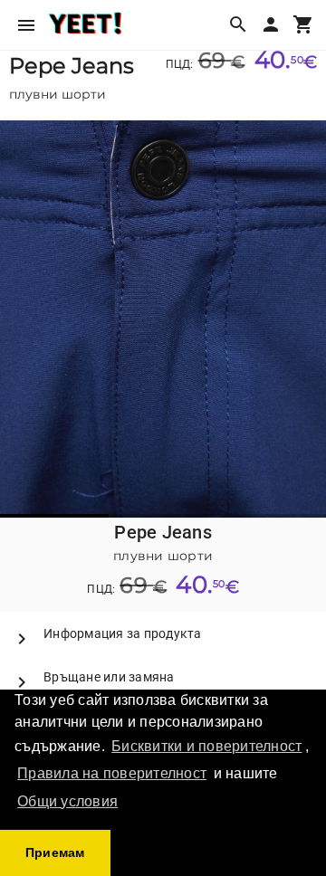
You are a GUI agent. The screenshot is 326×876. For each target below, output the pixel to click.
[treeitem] (163, 633)
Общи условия (67, 801)
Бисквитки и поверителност (206, 746)
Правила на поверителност (111, 773)
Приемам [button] (55, 852)
